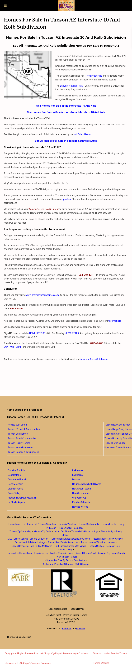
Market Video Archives (61, 553)
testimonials (114, 321)
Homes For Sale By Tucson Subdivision (66, 560)
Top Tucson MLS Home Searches (39, 524)
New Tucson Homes (67, 557)
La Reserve (78, 475)
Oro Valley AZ (79, 497)
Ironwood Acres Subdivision (94, 359)
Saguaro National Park (71, 85)
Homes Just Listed (17, 424)
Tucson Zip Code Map (20, 531)
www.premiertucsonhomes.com (42, 295)
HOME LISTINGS (37, 333)
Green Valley (14, 493)
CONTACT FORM (12, 347)
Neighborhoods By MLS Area (86, 484)
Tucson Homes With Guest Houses (98, 542)
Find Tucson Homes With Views (70, 546)
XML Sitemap (82, 564)
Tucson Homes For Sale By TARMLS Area (31, 546)
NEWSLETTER (72, 333)
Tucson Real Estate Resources (63, 542)
